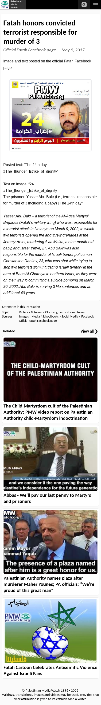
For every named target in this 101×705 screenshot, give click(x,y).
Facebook (87, 316)
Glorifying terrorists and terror (65, 312)
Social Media (70, 316)
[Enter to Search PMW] (84, 4)
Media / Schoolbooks (44, 316)
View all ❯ (89, 332)
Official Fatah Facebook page (29, 50)
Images (24, 316)
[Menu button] (95, 4)
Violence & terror (30, 312)
